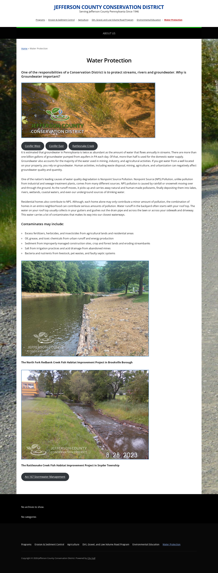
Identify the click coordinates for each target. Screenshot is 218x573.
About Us (109, 33)
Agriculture (83, 19)
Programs (40, 19)
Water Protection (173, 19)
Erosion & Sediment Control (61, 19)
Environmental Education (149, 19)
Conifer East (56, 146)
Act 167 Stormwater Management (45, 476)
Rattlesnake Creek (83, 146)
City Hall (91, 558)
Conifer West (32, 146)
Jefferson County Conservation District (109, 7)
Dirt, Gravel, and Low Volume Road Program (112, 19)
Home (24, 48)
